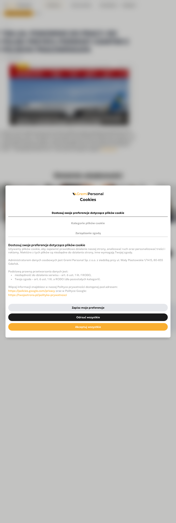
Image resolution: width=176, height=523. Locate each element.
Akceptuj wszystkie (88, 327)
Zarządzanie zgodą (88, 233)
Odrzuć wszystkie (88, 317)
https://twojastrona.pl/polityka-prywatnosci (37, 295)
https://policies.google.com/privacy (31, 291)
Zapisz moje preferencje (88, 307)
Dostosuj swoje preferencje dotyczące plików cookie (88, 213)
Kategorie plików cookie (88, 223)
